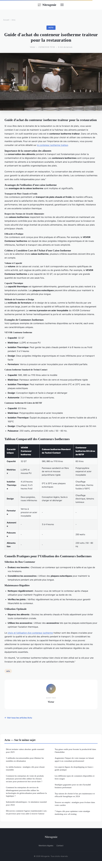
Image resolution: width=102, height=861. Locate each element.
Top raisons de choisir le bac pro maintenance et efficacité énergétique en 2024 (75, 794)
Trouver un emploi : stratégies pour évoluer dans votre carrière (75, 803)
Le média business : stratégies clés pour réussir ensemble (25, 768)
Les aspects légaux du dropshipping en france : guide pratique (74, 768)
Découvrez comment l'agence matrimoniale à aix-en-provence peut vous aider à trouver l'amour (26, 812)
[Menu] (62, 5)
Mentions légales (46, 845)
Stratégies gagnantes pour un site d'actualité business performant (73, 786)
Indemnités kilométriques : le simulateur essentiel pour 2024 (26, 803)
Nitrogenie (46, 5)
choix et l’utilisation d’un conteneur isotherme (30, 632)
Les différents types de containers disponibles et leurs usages (74, 777)
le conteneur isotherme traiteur (52, 145)
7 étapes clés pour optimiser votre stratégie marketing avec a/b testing (72, 812)
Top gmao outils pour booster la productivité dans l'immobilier (75, 750)
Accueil (6, 20)
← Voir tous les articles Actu (18, 717)
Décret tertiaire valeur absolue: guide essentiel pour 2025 (25, 750)
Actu (13, 20)
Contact (59, 845)
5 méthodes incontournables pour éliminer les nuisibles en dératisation (25, 759)
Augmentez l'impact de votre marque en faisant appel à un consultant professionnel (74, 759)
